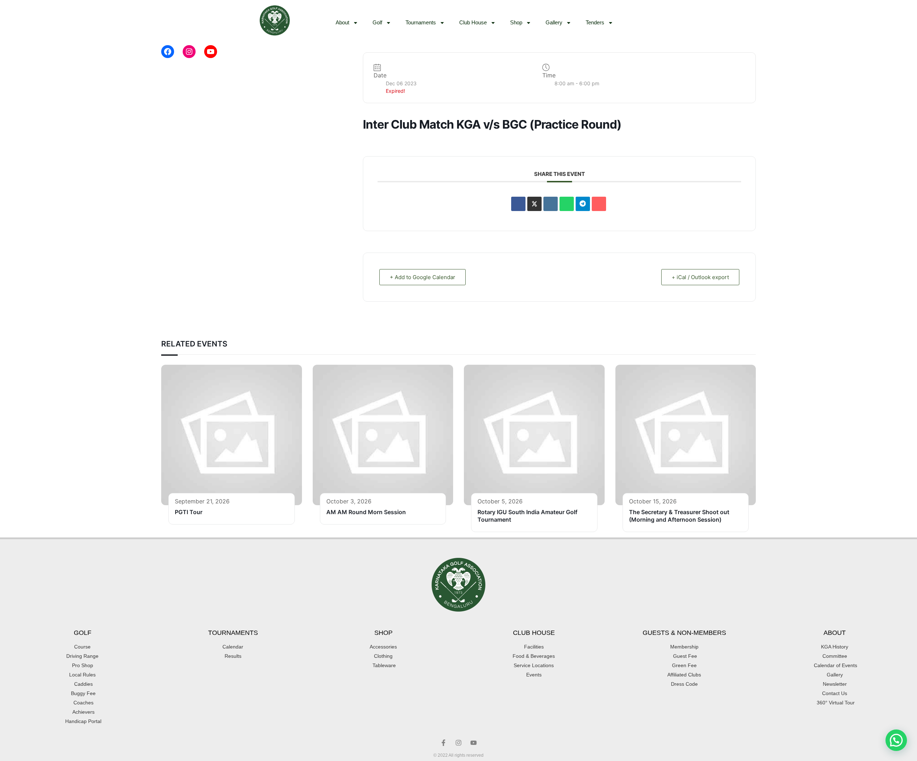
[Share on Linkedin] (550, 204)
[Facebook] (167, 51)
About (342, 22)
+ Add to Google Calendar (422, 277)
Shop (516, 22)
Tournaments (420, 22)
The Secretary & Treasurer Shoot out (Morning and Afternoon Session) (679, 515)
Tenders (595, 22)
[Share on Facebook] (518, 204)
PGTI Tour (188, 512)
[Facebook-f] (443, 743)
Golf (377, 22)
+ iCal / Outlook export (700, 277)
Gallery (554, 22)
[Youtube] (473, 743)
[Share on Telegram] (583, 204)
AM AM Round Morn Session (366, 512)
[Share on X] (534, 204)
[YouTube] (210, 51)
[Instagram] (189, 51)
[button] (896, 740)
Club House (473, 22)
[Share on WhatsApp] (567, 204)
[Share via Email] (599, 204)
